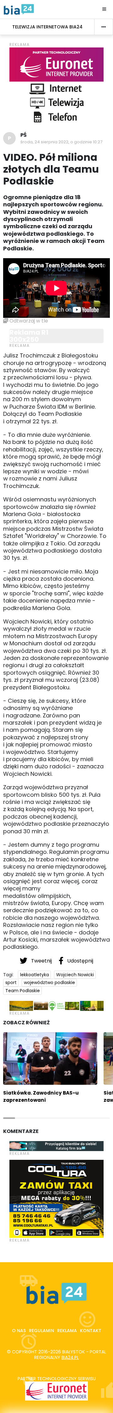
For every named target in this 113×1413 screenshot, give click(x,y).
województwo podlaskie (49, 982)
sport (11, 982)
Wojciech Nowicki (75, 975)
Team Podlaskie (22, 990)
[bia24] (19, 9)
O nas (19, 1330)
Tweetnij (41, 960)
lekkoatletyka (34, 975)
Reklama (67, 1330)
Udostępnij (79, 960)
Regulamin (41, 1330)
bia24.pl (70, 1357)
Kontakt (90, 1330)
